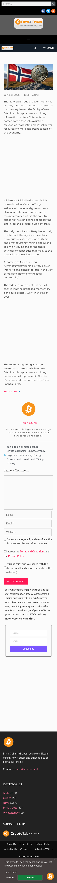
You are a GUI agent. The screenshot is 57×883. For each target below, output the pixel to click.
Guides (7, 797)
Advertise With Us (44, 849)
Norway (11, 463)
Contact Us (25, 849)
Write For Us (10, 849)
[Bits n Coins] (7, 48)
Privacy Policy (16, 556)
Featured (8, 793)
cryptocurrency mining (19, 455)
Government (14, 459)
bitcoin (16, 446)
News (6, 802)
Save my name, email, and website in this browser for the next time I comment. (29, 541)
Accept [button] (30, 877)
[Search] (53, 4)
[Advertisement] (28, 167)
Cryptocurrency (36, 450)
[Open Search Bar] (35, 48)
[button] (28, 38)
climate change (29, 446)
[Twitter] (48, 11)
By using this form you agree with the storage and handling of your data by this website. (29, 568)
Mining (40, 459)
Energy (37, 455)
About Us (11, 844)
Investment (28, 459)
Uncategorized (11, 812)
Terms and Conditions (32, 551)
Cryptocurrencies (16, 450)
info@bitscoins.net (27, 769)
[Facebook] (43, 11)
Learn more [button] (11, 872)
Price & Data (10, 807)
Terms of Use (25, 844)
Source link (11, 391)
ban (9, 446)
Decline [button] (10, 877)
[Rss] (53, 11)
